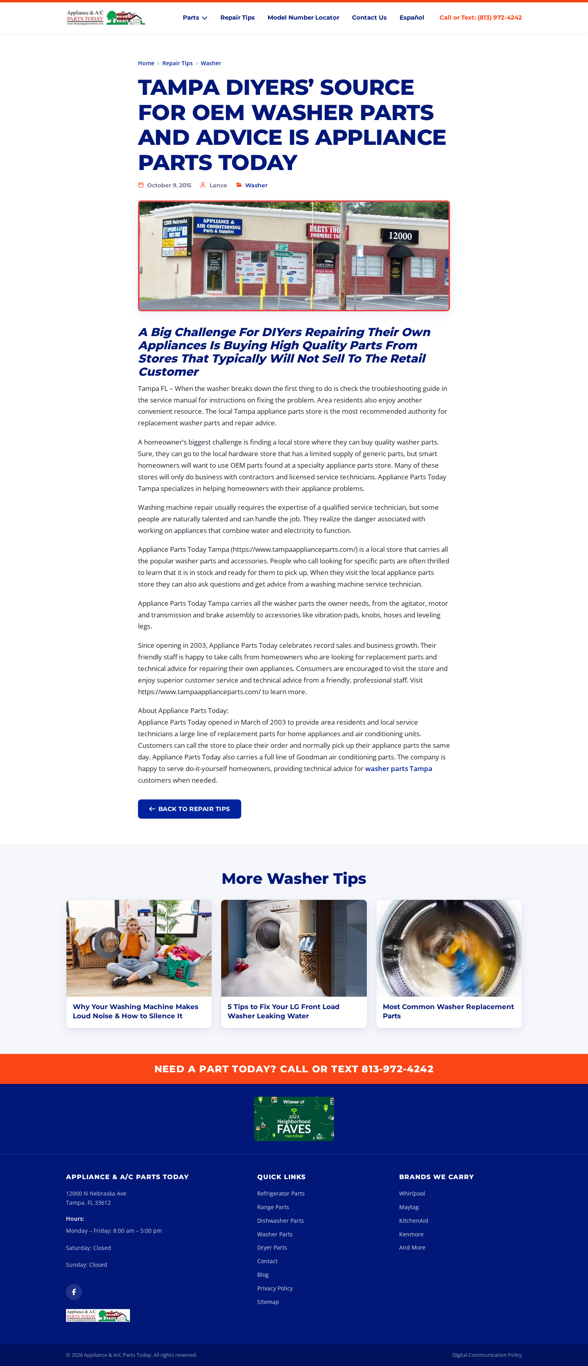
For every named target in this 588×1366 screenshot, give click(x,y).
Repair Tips (237, 17)
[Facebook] (74, 1292)
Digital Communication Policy (487, 1354)
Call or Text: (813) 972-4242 (481, 17)
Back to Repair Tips (194, 809)
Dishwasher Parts (280, 1220)
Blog (263, 1274)
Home (146, 63)
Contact (267, 1261)
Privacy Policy (275, 1288)
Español (412, 17)
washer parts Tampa (398, 768)
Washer (211, 63)
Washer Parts (275, 1234)
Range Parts (273, 1207)
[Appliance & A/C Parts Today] (106, 18)
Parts (191, 17)
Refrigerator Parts (281, 1193)
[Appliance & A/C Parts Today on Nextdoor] (294, 1119)
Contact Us (369, 17)
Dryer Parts (272, 1247)
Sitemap (268, 1302)
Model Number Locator (303, 17)
